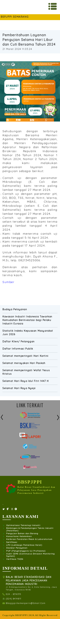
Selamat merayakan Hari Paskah (23, 363)
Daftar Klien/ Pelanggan (18, 341)
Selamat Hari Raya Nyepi (19, 388)
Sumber (8, 282)
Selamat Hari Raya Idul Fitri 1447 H (25, 380)
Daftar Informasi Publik (17, 348)
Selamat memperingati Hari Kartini (25, 355)
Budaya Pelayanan (14, 309)
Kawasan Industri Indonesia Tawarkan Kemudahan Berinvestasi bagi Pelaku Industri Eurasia (27, 320)
